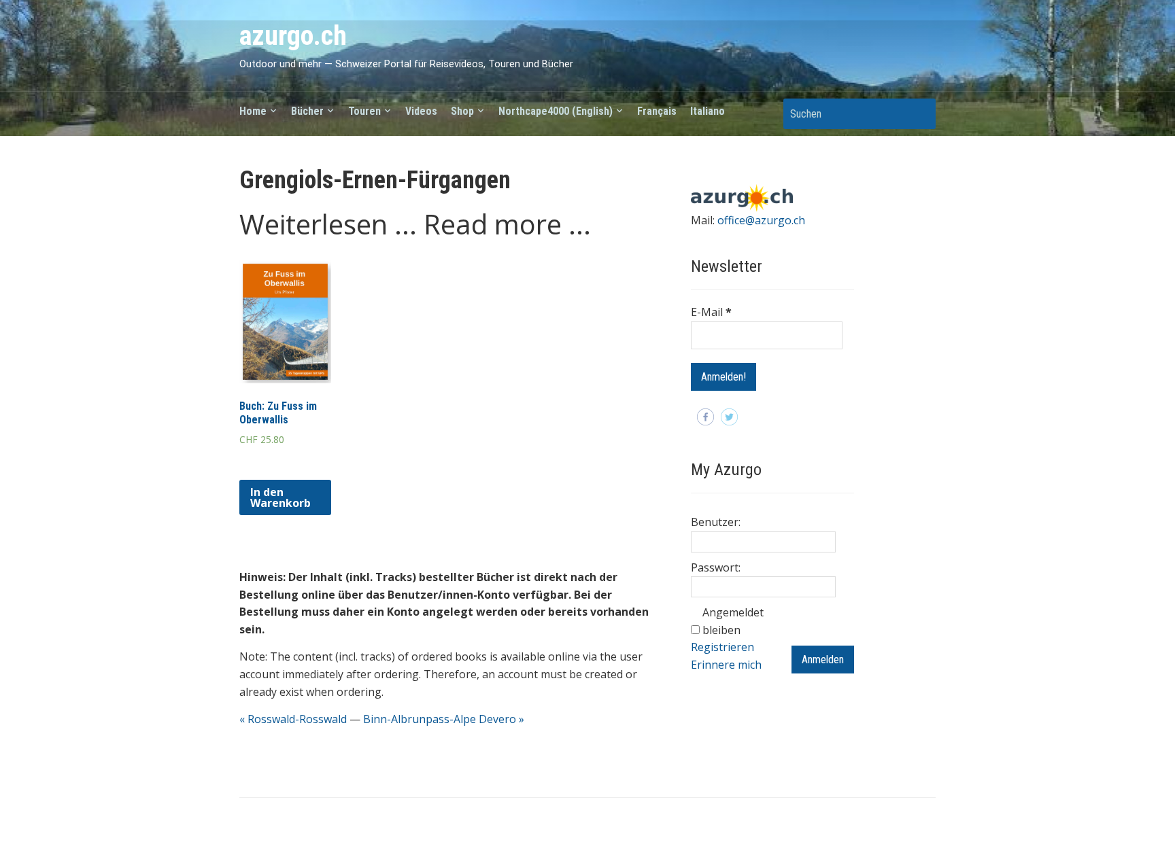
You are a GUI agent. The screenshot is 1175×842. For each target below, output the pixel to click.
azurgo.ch (293, 36)
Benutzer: (715, 521)
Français (657, 111)
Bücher (307, 111)
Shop (462, 111)
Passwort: (715, 567)
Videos (421, 111)
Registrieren (722, 646)
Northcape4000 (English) (555, 111)
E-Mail (711, 311)
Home (253, 111)
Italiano (707, 111)
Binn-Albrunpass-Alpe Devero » (443, 719)
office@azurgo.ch (761, 220)
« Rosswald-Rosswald (293, 719)
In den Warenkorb (280, 497)
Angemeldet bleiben (733, 621)
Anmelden (823, 659)
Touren (364, 111)
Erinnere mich (726, 664)
